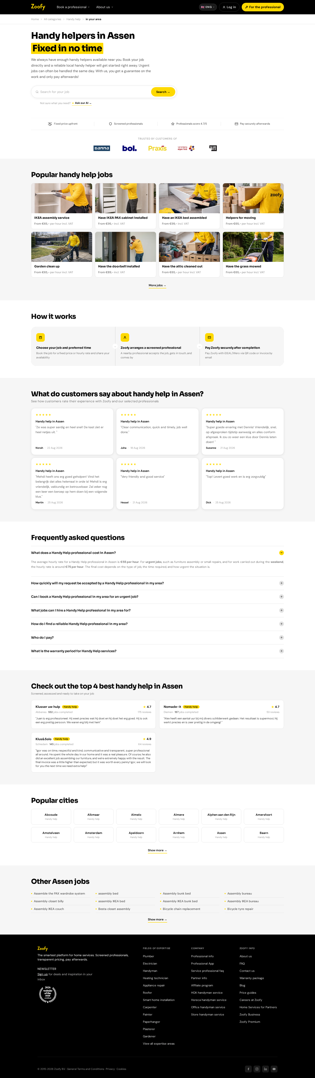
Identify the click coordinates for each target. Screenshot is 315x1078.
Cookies (121, 1069)
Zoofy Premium (250, 1022)
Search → (163, 92)
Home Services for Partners (258, 1007)
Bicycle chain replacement (181, 909)
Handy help (73, 19)
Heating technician (155, 978)
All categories (52, 19)
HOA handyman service (207, 993)
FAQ (242, 963)
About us (246, 956)
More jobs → (157, 285)
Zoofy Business (250, 1014)
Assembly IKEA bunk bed (180, 901)
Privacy (110, 1069)
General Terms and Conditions (85, 1069)
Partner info (199, 978)
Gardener (149, 1036)
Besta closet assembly (114, 909)
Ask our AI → (83, 103)
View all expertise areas (159, 1043)
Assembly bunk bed (177, 893)
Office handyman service (208, 1007)
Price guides (248, 993)
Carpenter (150, 1007)
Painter (147, 1014)
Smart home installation (159, 1000)
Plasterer (149, 1029)
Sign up (43, 974)
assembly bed (108, 893)
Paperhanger (151, 1022)
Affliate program (202, 985)
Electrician (150, 963)
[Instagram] (257, 1069)
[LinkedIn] (265, 1069)
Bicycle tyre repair (240, 909)
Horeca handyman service (208, 1000)
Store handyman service (207, 1014)
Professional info (202, 956)
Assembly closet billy (49, 901)
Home (35, 19)
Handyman (150, 971)
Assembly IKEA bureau (243, 901)
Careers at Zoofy (251, 1000)
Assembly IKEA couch (49, 909)
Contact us (247, 971)
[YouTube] (274, 1069)
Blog (242, 985)
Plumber (148, 956)
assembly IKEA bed (111, 901)
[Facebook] (248, 1069)
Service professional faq (207, 971)
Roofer (147, 993)
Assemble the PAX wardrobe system (59, 893)
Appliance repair (154, 985)
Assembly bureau (239, 893)
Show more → (157, 850)
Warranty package (252, 978)
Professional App (202, 963)
